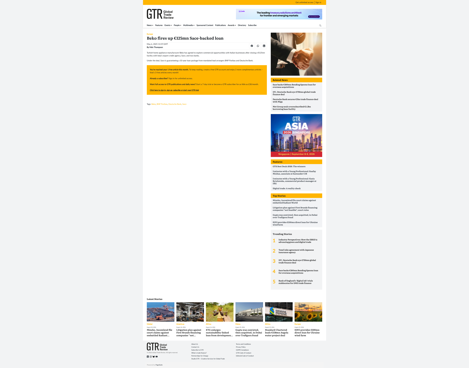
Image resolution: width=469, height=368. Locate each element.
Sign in (318, 2)
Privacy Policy (241, 347)
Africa (208, 324)
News (149, 25)
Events (167, 25)
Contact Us (195, 347)
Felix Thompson (156, 47)
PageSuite (159, 365)
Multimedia (188, 25)
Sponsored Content (205, 25)
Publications (220, 25)
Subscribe (252, 25)
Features (159, 25)
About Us (194, 344)
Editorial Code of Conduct (245, 356)
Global (149, 324)
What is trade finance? (199, 353)
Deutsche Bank (174, 104)
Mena (237, 324)
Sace (184, 104)
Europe (150, 34)
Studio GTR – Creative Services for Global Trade (208, 359)
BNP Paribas (162, 104)
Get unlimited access (304, 2)
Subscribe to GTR (197, 350)
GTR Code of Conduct (243, 353)
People (177, 25)
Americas (180, 324)
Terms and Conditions (243, 344)
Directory (242, 25)
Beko (153, 104)
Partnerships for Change (199, 356)
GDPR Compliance (242, 350)
